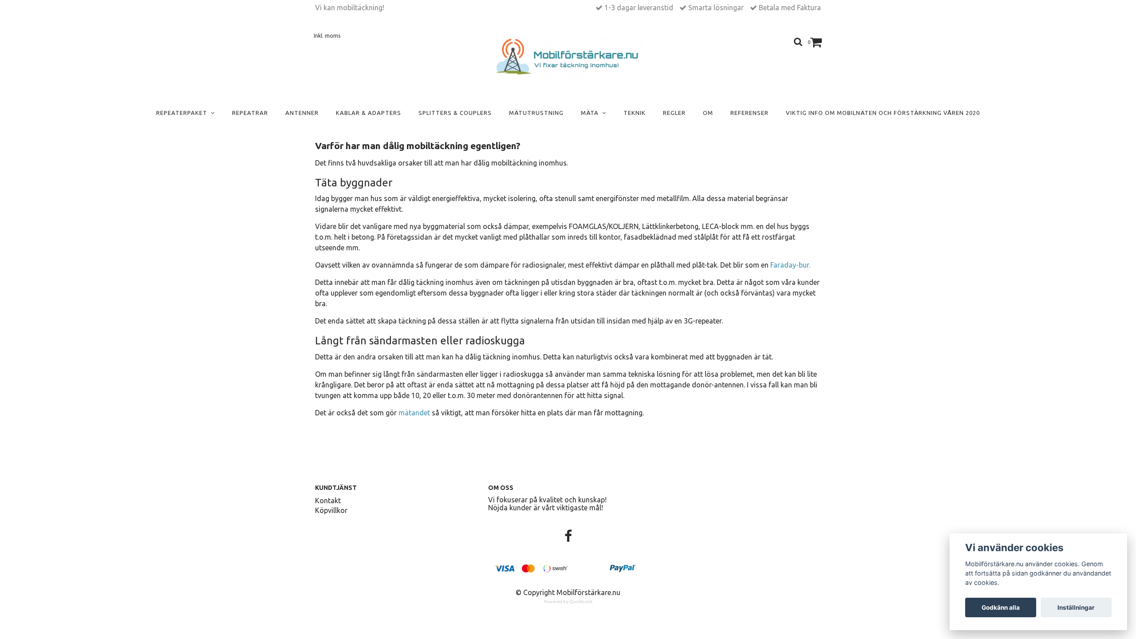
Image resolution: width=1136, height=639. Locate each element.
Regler (674, 113)
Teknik (634, 113)
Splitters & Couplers (455, 113)
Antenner (302, 113)
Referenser (749, 113)
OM (708, 113)
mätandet (414, 413)
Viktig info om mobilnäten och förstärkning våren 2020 (883, 113)
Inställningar (1076, 607)
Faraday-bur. (790, 265)
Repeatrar (250, 113)
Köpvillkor (331, 510)
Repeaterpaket (183, 113)
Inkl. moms (327, 36)
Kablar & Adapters (368, 113)
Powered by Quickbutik (568, 601)
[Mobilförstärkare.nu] (568, 57)
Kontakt (328, 501)
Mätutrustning (536, 113)
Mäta (591, 113)
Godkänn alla (1001, 607)
